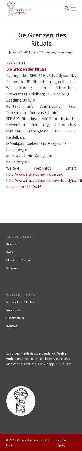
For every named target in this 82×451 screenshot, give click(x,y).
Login (28, 260)
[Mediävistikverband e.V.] (34, 8)
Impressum (14, 310)
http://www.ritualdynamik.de (31, 174)
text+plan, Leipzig (62, 442)
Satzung (12, 268)
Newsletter (14, 302)
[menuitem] (64, 8)
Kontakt (11, 326)
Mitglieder (13, 260)
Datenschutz (15, 318)
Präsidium (13, 244)
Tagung (50, 52)
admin (69, 52)
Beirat (10, 252)
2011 (40, 52)
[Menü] (73, 9)
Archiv (30, 302)
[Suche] (64, 8)
